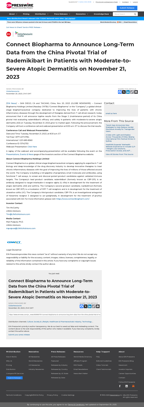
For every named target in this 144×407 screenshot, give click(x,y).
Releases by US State (59, 373)
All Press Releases (58, 357)
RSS (120, 22)
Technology (87, 322)
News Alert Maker (81, 373)
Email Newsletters (130, 22)
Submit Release (127, 8)
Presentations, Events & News (20, 154)
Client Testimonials (103, 369)
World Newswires (35, 361)
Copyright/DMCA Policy (34, 395)
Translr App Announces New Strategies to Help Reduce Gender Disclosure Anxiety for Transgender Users (120, 128)
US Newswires (34, 365)
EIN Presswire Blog (126, 361)
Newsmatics (114, 395)
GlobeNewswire (12, 91)
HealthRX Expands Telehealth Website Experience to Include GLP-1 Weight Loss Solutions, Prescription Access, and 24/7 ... (121, 148)
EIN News (11, 103)
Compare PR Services (15, 373)
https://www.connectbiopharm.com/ (72, 199)
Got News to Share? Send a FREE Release (24, 27)
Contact (125, 2)
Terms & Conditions (13, 395)
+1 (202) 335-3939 (84, 2)
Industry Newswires (36, 369)
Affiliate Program (80, 361)
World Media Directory (108, 22)
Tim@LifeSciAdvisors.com (18, 214)
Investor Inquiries (125, 369)
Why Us (9, 361)
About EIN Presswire (127, 357)
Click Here (32, 147)
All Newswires (34, 357)
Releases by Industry (59, 365)
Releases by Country (59, 369)
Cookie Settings (67, 395)
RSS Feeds (78, 365)
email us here (111, 113)
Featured (55, 361)
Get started (70, 19)
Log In (135, 2)
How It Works (11, 357)
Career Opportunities (127, 373)
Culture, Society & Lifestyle (38, 322)
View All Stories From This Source (119, 154)
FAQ (98, 357)
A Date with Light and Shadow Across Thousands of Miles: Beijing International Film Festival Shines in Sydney (120, 138)
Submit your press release (19, 335)
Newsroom (123, 365)
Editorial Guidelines (104, 361)
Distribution (11, 369)
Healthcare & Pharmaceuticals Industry (65, 322)
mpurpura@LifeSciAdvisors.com (21, 228)
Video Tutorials (102, 365)
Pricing (107, 2)
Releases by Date (58, 378)
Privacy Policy (52, 395)
